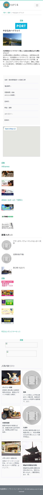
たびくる (13, 5)
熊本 (9, 12)
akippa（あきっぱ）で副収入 (12, 200)
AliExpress (5, 166)
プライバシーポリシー (16, 489)
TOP (4, 12)
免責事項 (3, 489)
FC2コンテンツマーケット (11, 331)
